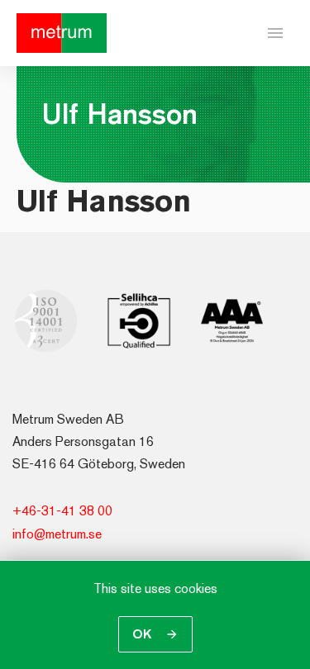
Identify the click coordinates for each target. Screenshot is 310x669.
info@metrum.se (57, 534)
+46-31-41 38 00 (62, 511)
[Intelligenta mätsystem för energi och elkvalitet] (62, 33)
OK (143, 634)
